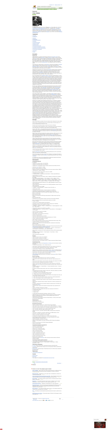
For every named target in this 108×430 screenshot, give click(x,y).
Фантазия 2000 (34, 378)
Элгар (34, 363)
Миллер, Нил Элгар (35, 373)
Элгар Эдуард (59, 363)
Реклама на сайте (47, 398)
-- (37, 143)
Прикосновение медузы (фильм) (37, 393)
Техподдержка (43, 398)
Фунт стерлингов (35, 388)
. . (33, 345)
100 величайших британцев (36, 383)
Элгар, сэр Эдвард (35, 370)
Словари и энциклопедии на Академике (44, 6)
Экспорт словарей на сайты (35, 400)
